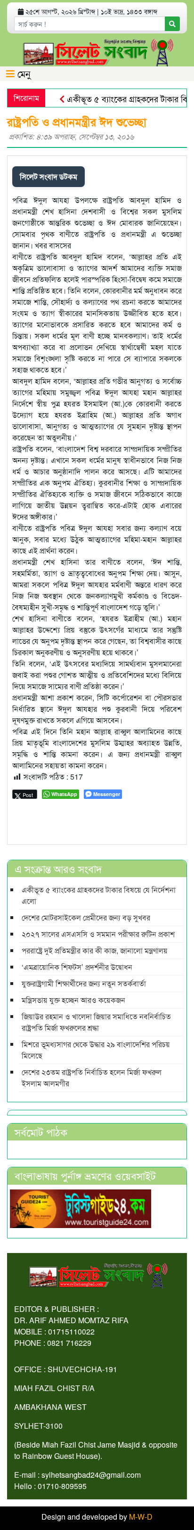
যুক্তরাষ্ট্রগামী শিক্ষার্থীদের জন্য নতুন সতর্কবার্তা (84, 983)
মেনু (23, 73)
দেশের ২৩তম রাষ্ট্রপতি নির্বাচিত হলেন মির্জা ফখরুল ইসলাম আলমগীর (92, 1077)
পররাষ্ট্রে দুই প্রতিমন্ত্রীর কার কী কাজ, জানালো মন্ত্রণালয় (95, 950)
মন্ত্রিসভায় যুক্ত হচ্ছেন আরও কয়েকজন (73, 999)
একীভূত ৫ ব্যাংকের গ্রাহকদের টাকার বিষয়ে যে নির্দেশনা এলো (99, 895)
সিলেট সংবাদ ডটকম (48, 176)
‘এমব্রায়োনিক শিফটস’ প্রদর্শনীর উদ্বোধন (77, 966)
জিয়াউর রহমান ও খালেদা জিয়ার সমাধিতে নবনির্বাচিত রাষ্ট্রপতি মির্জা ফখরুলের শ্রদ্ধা (96, 1022)
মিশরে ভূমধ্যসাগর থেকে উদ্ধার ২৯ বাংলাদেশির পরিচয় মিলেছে (96, 1050)
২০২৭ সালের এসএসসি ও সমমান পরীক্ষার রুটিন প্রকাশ (98, 933)
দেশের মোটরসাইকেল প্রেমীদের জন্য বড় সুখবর (86, 917)
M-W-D (141, 1516)
